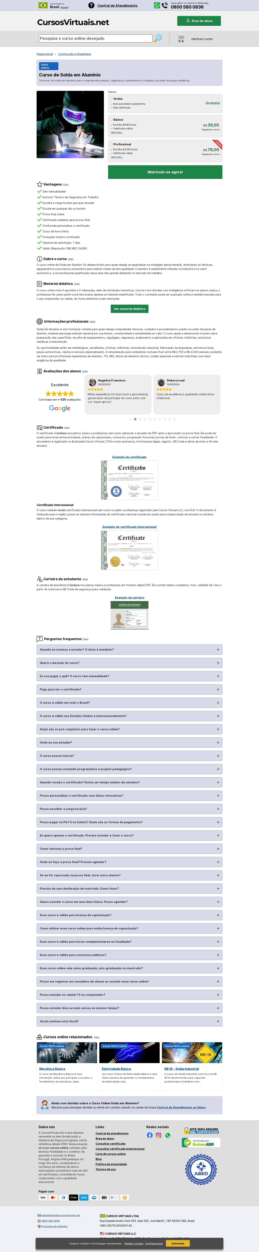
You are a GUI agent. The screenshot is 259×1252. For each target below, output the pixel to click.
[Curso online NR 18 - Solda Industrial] (192, 1062)
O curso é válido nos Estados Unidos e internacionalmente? (83, 716)
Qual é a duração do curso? (59, 663)
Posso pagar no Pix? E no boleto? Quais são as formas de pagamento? (91, 822)
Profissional (122, 144)
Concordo (178, 1243)
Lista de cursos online (111, 1153)
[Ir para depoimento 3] (140, 419)
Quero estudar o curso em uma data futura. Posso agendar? (84, 902)
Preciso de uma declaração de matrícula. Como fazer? (79, 888)
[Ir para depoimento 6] (155, 419)
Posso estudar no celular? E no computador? (72, 995)
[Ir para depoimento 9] (169, 419)
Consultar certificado (111, 1143)
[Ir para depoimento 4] (145, 419)
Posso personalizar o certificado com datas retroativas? (81, 795)
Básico (118, 119)
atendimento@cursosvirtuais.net (61, 1215)
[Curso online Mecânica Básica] (67, 1062)
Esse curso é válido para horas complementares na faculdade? (86, 941)
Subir (65, 184)
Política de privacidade (111, 1164)
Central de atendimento (112, 1133)
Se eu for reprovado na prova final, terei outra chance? (80, 875)
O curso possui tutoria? (57, 756)
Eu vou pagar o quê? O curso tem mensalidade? (74, 676)
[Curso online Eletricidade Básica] (129, 1062)
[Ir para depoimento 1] (130, 419)
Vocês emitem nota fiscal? (59, 1021)
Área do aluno (105, 1138)
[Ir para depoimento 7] (160, 419)
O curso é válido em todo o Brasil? (65, 702)
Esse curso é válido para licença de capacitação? (75, 915)
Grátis (118, 99)
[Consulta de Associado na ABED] (201, 1187)
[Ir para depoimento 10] (174, 419)
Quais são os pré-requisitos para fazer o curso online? (80, 729)
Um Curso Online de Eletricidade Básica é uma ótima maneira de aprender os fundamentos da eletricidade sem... (129, 1077)
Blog (99, 1159)
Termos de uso (106, 1169)
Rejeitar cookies (134, 1243)
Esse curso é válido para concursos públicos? (73, 955)
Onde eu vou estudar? (56, 742)
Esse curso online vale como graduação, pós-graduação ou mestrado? (91, 968)
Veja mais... (117, 132)
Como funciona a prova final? (61, 848)
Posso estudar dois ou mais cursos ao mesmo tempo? (79, 1008)
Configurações (154, 1243)
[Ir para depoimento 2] (135, 419)
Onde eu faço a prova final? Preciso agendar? (73, 862)
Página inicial (44, 54)
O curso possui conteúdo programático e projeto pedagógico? (86, 769)
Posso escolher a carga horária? (63, 809)
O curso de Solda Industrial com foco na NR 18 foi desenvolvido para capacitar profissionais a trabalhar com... (190, 1077)
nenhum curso (202, 39)
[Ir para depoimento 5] (150, 419)
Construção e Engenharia (74, 54)
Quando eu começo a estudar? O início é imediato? (77, 649)
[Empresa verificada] (201, 1146)
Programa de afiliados (55, 1226)
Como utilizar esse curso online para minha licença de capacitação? (89, 928)
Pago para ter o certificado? (60, 689)
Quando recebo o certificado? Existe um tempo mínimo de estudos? (90, 782)
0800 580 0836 (187, 7)
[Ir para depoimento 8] (164, 419)
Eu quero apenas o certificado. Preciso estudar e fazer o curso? (87, 835)
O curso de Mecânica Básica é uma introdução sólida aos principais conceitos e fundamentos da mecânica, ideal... (65, 1077)
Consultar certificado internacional (120, 1148)
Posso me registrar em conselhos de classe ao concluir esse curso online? (94, 981)
